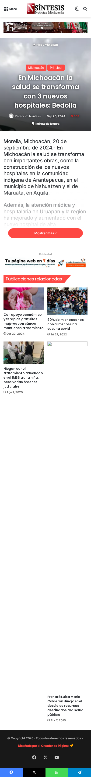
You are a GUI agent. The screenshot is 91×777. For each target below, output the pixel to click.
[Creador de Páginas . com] (46, 262)
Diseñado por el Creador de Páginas (44, 746)
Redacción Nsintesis (28, 116)
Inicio (38, 44)
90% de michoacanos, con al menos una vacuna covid (65, 324)
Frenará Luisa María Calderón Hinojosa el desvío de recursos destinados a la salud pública (65, 705)
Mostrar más (44, 233)
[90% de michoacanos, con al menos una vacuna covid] (67, 301)
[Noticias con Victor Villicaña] (45, 8)
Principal (56, 67)
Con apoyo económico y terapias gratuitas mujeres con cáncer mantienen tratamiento (24, 321)
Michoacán (51, 44)
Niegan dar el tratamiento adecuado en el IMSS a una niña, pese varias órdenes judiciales (23, 377)
